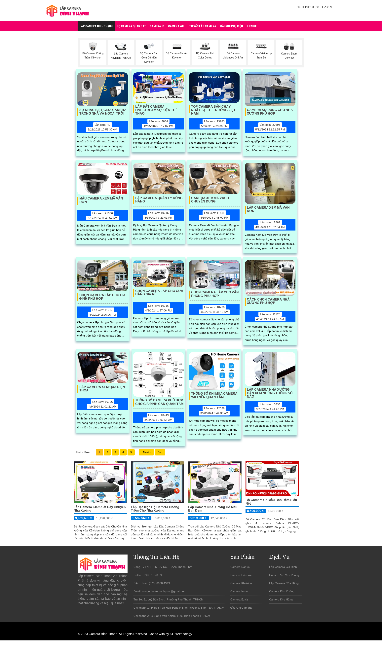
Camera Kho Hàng (281, 599)
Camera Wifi (176, 26)
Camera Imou (239, 591)
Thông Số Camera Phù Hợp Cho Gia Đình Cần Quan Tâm (159, 402)
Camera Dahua (240, 566)
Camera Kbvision (241, 583)
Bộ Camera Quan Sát (131, 26)
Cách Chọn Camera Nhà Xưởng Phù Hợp (268, 301)
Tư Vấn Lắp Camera (202, 26)
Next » (146, 452)
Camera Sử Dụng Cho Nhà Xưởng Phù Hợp (270, 111)
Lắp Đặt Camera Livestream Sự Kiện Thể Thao (156, 109)
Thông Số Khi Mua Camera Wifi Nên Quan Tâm (214, 395)
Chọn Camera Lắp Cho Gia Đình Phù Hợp (102, 296)
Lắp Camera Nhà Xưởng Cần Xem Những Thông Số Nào (269, 392)
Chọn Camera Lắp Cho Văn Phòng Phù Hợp (215, 294)
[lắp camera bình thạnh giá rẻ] (67, 10)
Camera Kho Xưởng (281, 591)
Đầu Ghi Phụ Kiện (231, 26)
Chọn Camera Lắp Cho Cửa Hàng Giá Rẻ (159, 292)
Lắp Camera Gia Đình (283, 566)
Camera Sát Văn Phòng (284, 575)
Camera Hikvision (241, 575)
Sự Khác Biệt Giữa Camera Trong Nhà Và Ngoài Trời (103, 111)
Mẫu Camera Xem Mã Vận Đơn (101, 200)
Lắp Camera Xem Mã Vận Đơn (268, 209)
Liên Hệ (252, 26)
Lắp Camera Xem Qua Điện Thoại (102, 388)
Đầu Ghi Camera (241, 607)
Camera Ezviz (239, 599)
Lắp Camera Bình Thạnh (96, 26)
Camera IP (157, 26)
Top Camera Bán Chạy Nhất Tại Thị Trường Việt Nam (213, 109)
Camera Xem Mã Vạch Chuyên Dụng (210, 199)
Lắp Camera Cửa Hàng (284, 583)
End (160, 452)
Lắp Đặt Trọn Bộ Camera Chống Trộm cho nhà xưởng (155, 508)
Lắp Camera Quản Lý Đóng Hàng (158, 199)
